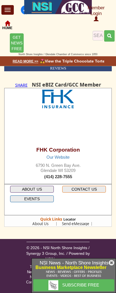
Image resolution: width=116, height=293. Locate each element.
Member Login (96, 10)
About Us (40, 223)
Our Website (58, 157)
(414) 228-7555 (58, 176)
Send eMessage (75, 223)
